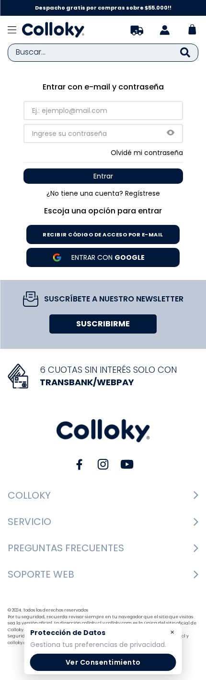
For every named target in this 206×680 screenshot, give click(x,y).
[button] (170, 133)
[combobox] (103, 53)
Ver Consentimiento (103, 662)
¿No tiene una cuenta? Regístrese (103, 193)
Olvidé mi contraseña (147, 152)
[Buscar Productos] (185, 52)
